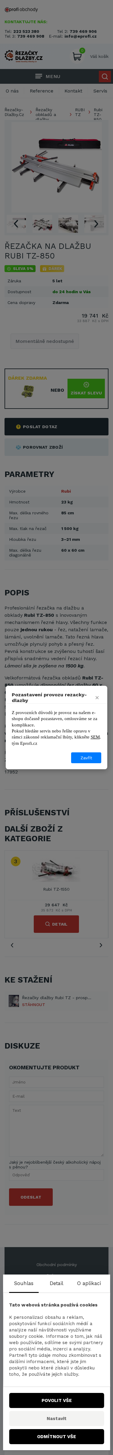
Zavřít (86, 757)
